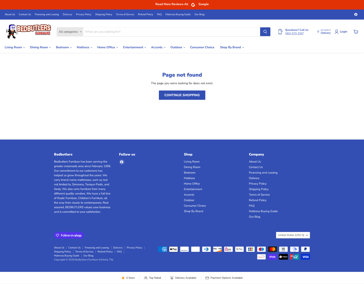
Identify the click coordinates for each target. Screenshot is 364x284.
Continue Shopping (182, 95)
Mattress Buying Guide (178, 14)
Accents (157, 47)
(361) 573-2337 (294, 33)
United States (291, 235)
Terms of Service (125, 14)
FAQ (159, 14)
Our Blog (200, 14)
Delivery (67, 14)
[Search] (265, 31)
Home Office (106, 47)
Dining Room (39, 47)
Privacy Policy (83, 14)
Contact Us (25, 14)
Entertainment (133, 47)
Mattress (83, 47)
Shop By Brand (231, 47)
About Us (10, 14)
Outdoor (176, 47)
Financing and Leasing (47, 14)
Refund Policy (145, 14)
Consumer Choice (202, 47)
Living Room (14, 47)
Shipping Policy (103, 14)
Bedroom (63, 47)
